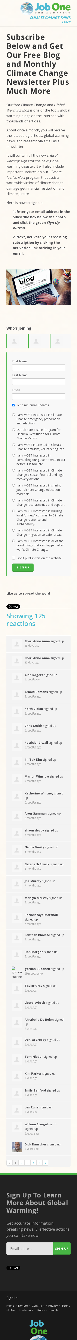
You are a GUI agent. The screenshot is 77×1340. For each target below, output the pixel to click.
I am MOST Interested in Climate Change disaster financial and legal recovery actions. (40, 474)
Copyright (38, 1305)
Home (10, 1305)
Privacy (53, 1305)
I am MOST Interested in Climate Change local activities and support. (40, 502)
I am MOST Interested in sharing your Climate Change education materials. (38, 489)
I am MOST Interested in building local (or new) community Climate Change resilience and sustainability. (39, 517)
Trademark (26, 1310)
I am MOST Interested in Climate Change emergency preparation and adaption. (39, 419)
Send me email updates (32, 405)
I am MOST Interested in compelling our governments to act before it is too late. (40, 459)
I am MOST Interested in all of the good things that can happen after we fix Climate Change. (40, 545)
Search (53, 1310)
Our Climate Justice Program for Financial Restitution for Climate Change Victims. (38, 434)
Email (16, 390)
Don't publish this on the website (39, 558)
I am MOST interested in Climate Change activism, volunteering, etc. (40, 447)
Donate (23, 1305)
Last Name (20, 375)
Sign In (12, 1297)
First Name (20, 361)
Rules (41, 1310)
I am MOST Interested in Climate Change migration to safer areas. (39, 532)
